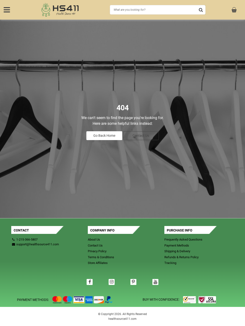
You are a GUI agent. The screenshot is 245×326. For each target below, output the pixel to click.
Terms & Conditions (101, 257)
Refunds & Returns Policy (181, 257)
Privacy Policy (97, 251)
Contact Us (141, 135)
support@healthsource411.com (37, 244)
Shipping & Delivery (177, 251)
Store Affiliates (98, 263)
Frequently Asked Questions (183, 239)
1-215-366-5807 (27, 239)
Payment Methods (176, 245)
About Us (94, 239)
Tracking (170, 263)
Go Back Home (104, 135)
